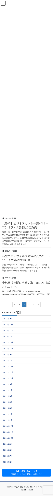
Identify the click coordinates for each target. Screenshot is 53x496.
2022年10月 (8, 348)
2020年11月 (8, 432)
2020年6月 (8, 462)
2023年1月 (8, 336)
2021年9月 (8, 384)
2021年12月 (8, 366)
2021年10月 (8, 378)
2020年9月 (8, 444)
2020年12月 (8, 426)
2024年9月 (8, 318)
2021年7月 (8, 390)
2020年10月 (8, 438)
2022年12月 (8, 342)
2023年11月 (8, 330)
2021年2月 (8, 414)
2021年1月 (8, 420)
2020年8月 (8, 450)
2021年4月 (8, 402)
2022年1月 (8, 360)
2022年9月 (8, 354)
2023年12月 (8, 324)
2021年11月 (8, 372)
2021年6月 (8, 396)
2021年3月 (8, 408)
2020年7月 (8, 456)
